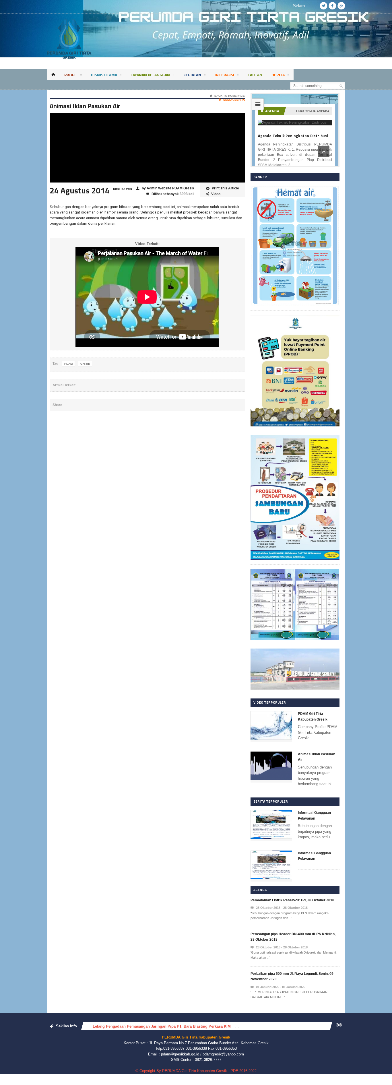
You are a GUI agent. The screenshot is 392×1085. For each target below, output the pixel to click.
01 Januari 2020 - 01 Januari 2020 (278, 987)
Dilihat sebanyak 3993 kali (170, 194)
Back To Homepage (227, 95)
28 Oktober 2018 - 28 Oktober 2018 (279, 908)
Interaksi (224, 75)
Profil (70, 75)
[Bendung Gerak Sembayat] (295, 651)
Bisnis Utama (104, 75)
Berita (278, 75)
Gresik (85, 363)
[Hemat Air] (295, 188)
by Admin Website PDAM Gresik (165, 188)
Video (213, 194)
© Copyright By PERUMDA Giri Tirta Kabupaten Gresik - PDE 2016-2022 (196, 1071)
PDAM (68, 363)
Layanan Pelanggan (150, 75)
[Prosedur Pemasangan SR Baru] (295, 438)
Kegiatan (192, 75)
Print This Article (222, 188)
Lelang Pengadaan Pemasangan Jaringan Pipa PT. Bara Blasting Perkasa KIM (162, 1026)
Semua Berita (232, 99)
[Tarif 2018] (295, 572)
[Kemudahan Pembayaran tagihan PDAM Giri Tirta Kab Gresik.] (295, 318)
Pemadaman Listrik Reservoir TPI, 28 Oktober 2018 (292, 900)
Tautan (255, 75)
